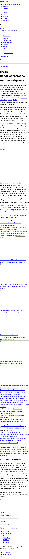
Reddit (10, 100)
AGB (4, 556)
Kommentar (4, 500)
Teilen (17, 235)
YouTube (5, 16)
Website (2, 521)
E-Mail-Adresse (5, 515)
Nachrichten (6, 36)
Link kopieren (22, 235)
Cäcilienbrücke (17, 411)
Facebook (6, 12)
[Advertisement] (14, 166)
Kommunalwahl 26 (8, 40)
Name (2, 512)
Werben (5, 6)
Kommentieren (10, 235)
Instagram (6, 14)
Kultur (4, 48)
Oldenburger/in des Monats (11, 4)
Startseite (3, 235)
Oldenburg (6, 38)
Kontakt (5, 9)
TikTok (5, 18)
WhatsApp (6, 20)
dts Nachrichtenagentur (17, 93)
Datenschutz (7, 554)
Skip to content (5, 1)
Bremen (5, 44)
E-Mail (15, 100)
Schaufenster (8, 53)
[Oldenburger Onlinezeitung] (9, 528)
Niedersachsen (7, 42)
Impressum (6, 552)
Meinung (5, 46)
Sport (4, 51)
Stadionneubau (8, 411)
